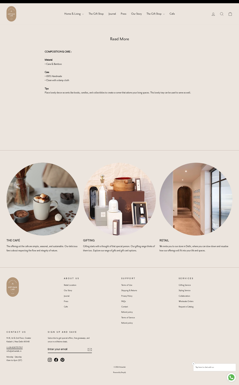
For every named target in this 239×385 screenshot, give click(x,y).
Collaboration (184, 296)
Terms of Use (126, 285)
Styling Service (184, 290)
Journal (112, 13)
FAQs (123, 301)
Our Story (136, 13)
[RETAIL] (195, 199)
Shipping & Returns (129, 290)
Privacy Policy (126, 296)
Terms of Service (128, 317)
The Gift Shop (96, 13)
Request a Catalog (186, 307)
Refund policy (127, 312)
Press (123, 13)
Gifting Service (185, 285)
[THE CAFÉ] (43, 199)
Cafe (172, 13)
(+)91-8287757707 (15, 347)
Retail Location (70, 285)
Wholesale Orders (186, 301)
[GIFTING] (119, 199)
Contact (124, 307)
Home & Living (72, 13)
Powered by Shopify (119, 372)
